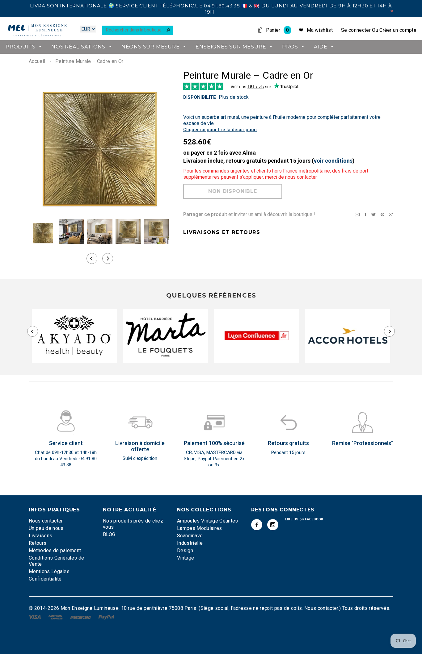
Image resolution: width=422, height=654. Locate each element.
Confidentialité (45, 579)
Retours (37, 543)
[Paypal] (106, 617)
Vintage (185, 558)
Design (185, 550)
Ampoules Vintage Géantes (207, 521)
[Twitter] (373, 214)
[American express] (56, 617)
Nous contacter (46, 521)
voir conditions (333, 160)
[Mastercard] (81, 617)
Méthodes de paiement (55, 550)
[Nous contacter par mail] (357, 214)
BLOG (109, 534)
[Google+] (391, 214)
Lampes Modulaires (199, 528)
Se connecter (356, 30)
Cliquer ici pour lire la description (220, 129)
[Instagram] (272, 524)
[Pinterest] (382, 214)
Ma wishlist (320, 30)
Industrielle (190, 543)
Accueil (37, 61)
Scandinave (190, 536)
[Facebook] (256, 524)
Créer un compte (397, 30)
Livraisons (40, 536)
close (391, 11)
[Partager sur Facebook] (365, 214)
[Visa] (35, 617)
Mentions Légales (49, 571)
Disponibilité (199, 97)
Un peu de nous (46, 528)
